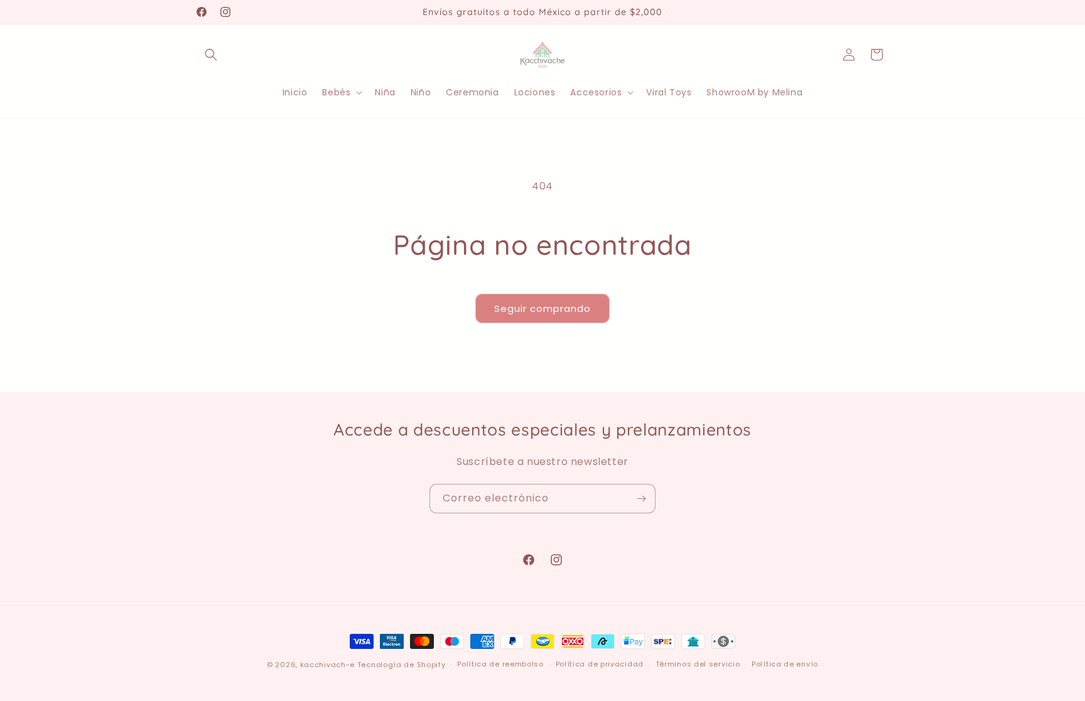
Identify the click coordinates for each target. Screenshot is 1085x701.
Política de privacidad (600, 664)
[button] (211, 54)
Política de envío (785, 664)
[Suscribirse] (641, 498)
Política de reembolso (500, 664)
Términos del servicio (698, 664)
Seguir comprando (542, 308)
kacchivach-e (327, 665)
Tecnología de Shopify (401, 665)
